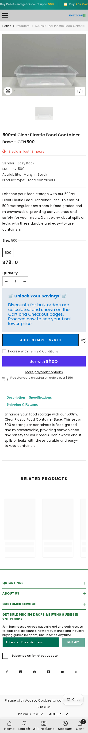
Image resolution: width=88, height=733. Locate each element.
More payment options (44, 372)
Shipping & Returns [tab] (22, 404)
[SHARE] (82, 340)
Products (23, 26)
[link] (19, 543)
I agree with (18, 351)
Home (6, 26)
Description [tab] (16, 397)
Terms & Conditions (43, 351)
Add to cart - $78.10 (40, 340)
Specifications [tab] (40, 397)
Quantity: (10, 273)
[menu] (5, 15)
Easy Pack (26, 163)
